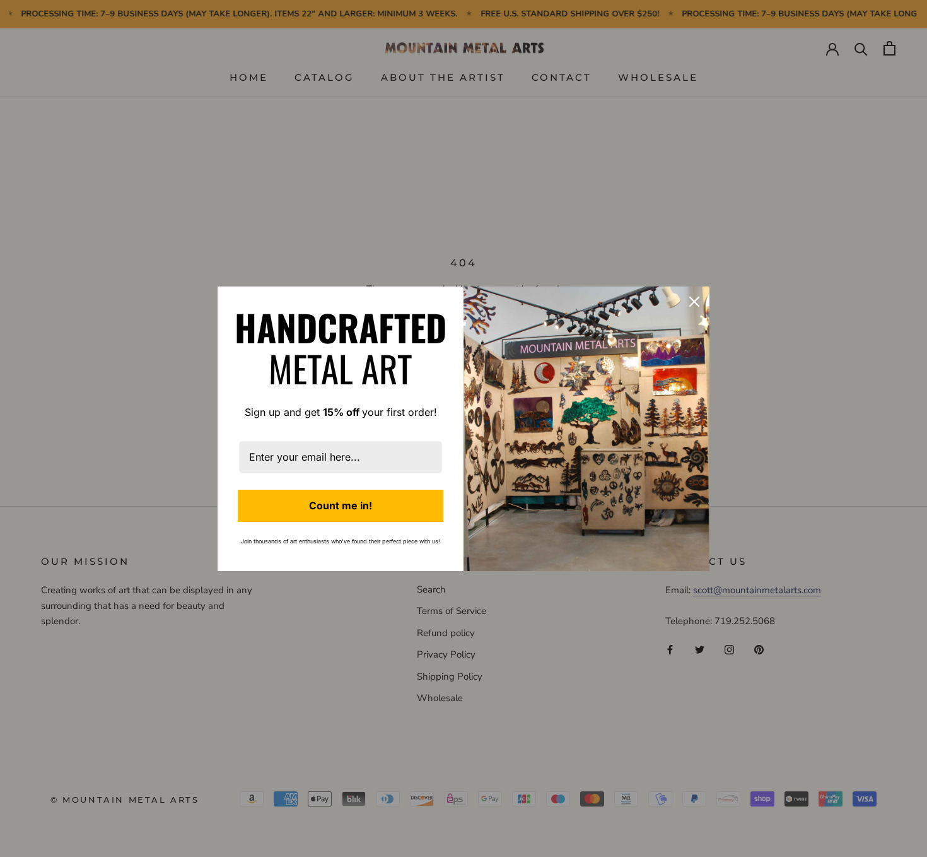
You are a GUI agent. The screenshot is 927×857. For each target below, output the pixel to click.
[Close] (694, 302)
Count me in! (340, 505)
